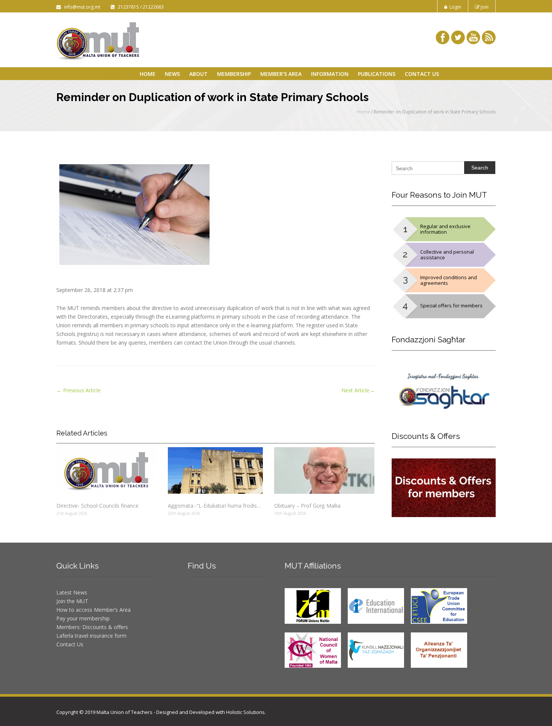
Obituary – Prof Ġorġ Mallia (307, 505)
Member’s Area (281, 73)
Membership (234, 73)
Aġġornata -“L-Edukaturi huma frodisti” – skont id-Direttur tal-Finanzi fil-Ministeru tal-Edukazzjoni (215, 505)
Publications (376, 73)
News (172, 73)
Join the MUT (72, 601)
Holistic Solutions (245, 712)
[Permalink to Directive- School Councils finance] (106, 470)
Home (147, 73)
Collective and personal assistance (447, 254)
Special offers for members (451, 305)
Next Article (358, 390)
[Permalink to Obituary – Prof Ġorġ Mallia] (324, 470)
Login (454, 7)
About (198, 73)
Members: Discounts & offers (92, 627)
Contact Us (422, 73)
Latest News (71, 592)
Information (329, 73)
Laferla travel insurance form (91, 635)
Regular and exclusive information (445, 229)
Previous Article (78, 390)
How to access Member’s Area (93, 609)
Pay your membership (83, 618)
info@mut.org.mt (81, 7)
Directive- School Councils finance (97, 505)
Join (484, 7)
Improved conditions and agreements (448, 280)
